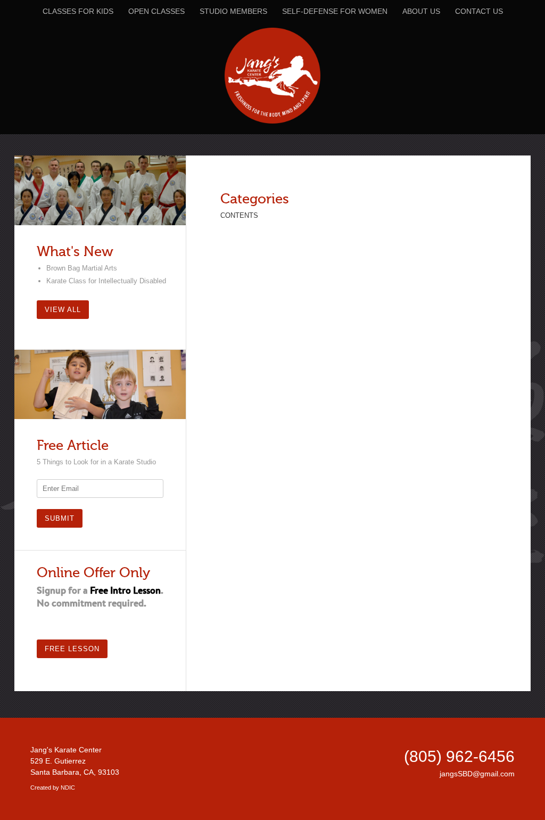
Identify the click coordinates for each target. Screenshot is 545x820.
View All (63, 310)
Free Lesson (72, 649)
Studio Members (233, 11)
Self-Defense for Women (334, 11)
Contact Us (479, 11)
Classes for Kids (78, 11)
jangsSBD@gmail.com (477, 773)
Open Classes (156, 11)
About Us (421, 11)
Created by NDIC (52, 787)
